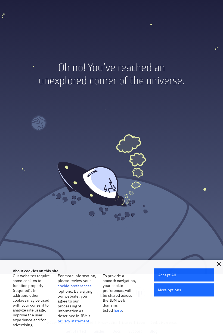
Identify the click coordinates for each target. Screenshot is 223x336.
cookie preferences (75, 285)
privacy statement (73, 321)
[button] (219, 264)
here (118, 310)
